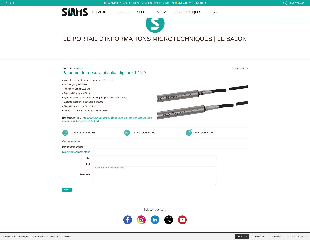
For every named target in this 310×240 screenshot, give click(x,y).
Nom (88, 158)
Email (88, 164)
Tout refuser (259, 236)
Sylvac (79, 68)
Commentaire (85, 174)
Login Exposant (296, 3)
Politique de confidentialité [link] (297, 236)
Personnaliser (276, 236)
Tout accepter (242, 236)
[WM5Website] (75, 12)
